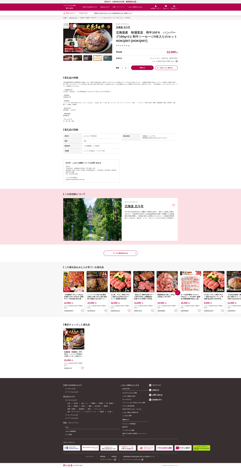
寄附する (142, 67)
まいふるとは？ (127, 399)
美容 (89, 409)
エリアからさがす (70, 388)
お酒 (68, 406)
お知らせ (155, 390)
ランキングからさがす (71, 415)
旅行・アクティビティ (74, 411)
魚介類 (76, 403)
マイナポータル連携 (128, 430)
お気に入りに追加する (166, 67)
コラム (67, 427)
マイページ (156, 385)
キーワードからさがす (71, 392)
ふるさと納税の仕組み (129, 396)
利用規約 (114, 456)
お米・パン (84, 403)
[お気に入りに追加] (173, 205)
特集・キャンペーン (119, 7)
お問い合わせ (157, 395)
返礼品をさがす (105, 7)
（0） (128, 45)
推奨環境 (102, 456)
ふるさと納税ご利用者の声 (130, 412)
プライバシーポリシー (107, 459)
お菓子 (83, 406)
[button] (177, 292)
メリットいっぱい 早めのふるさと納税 (133, 402)
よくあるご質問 (127, 415)
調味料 (106, 406)
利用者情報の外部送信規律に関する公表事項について (139, 456)
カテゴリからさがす (71, 400)
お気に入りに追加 (173, 205)
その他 (109, 411)
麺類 (90, 406)
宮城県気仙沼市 (115, 310)
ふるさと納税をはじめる (135, 7)
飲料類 (76, 406)
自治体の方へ (157, 400)
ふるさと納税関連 (70, 431)
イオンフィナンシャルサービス (131, 459)
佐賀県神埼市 (231, 310)
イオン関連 (68, 434)
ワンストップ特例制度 (129, 424)
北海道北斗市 (68, 368)
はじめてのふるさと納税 (129, 393)
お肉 (68, 403)
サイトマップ (90, 456)
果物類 (93, 403)
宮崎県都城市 (161, 310)
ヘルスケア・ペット (90, 411)
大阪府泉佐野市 (68, 310)
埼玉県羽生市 (91, 310)
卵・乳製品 (109, 403)
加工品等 (97, 406)
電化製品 (81, 409)
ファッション (98, 409)
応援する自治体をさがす (90, 7)
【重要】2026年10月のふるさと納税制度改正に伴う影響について (113, 13)
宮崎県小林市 (138, 310)
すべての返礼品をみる (120, 253)
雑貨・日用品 (71, 409)
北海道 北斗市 (123, 27)
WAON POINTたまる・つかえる (131, 409)
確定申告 (125, 427)
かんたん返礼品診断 (128, 406)
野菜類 (101, 403)
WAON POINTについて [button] (176, 61)
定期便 (102, 411)
